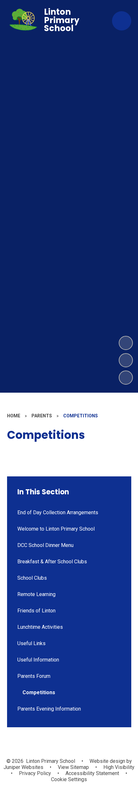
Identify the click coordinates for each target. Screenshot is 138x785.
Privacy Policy (35, 773)
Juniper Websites (23, 767)
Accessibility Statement (92, 773)
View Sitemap (73, 767)
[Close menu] (121, 20)
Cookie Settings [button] (69, 779)
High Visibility (118, 767)
